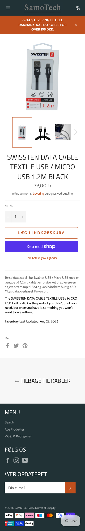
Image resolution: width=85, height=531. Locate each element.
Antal (9, 206)
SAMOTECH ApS (24, 507)
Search (9, 422)
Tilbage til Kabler (45, 381)
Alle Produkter (14, 429)
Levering (38, 193)
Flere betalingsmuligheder (41, 258)
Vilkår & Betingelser (18, 436)
